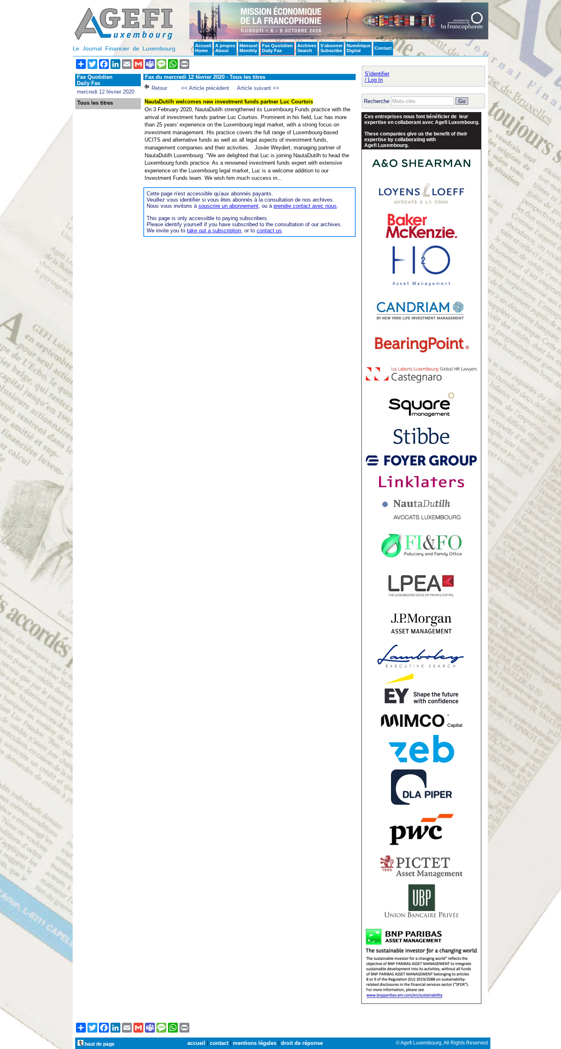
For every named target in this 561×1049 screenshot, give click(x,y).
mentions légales (254, 1043)
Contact (383, 48)
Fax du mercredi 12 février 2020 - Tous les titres (205, 77)
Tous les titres (95, 103)
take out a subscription (214, 230)
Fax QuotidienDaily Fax (277, 48)
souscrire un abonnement (228, 206)
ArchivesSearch (306, 48)
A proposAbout (225, 48)
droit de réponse (302, 1043)
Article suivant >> (258, 88)
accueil (196, 1043)
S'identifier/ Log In (377, 77)
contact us (269, 230)
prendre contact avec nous (305, 206)
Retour (159, 88)
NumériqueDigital (358, 48)
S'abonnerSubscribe (331, 48)
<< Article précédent (205, 88)
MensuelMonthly (248, 48)
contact (219, 1043)
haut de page (99, 1044)
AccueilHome (203, 48)
